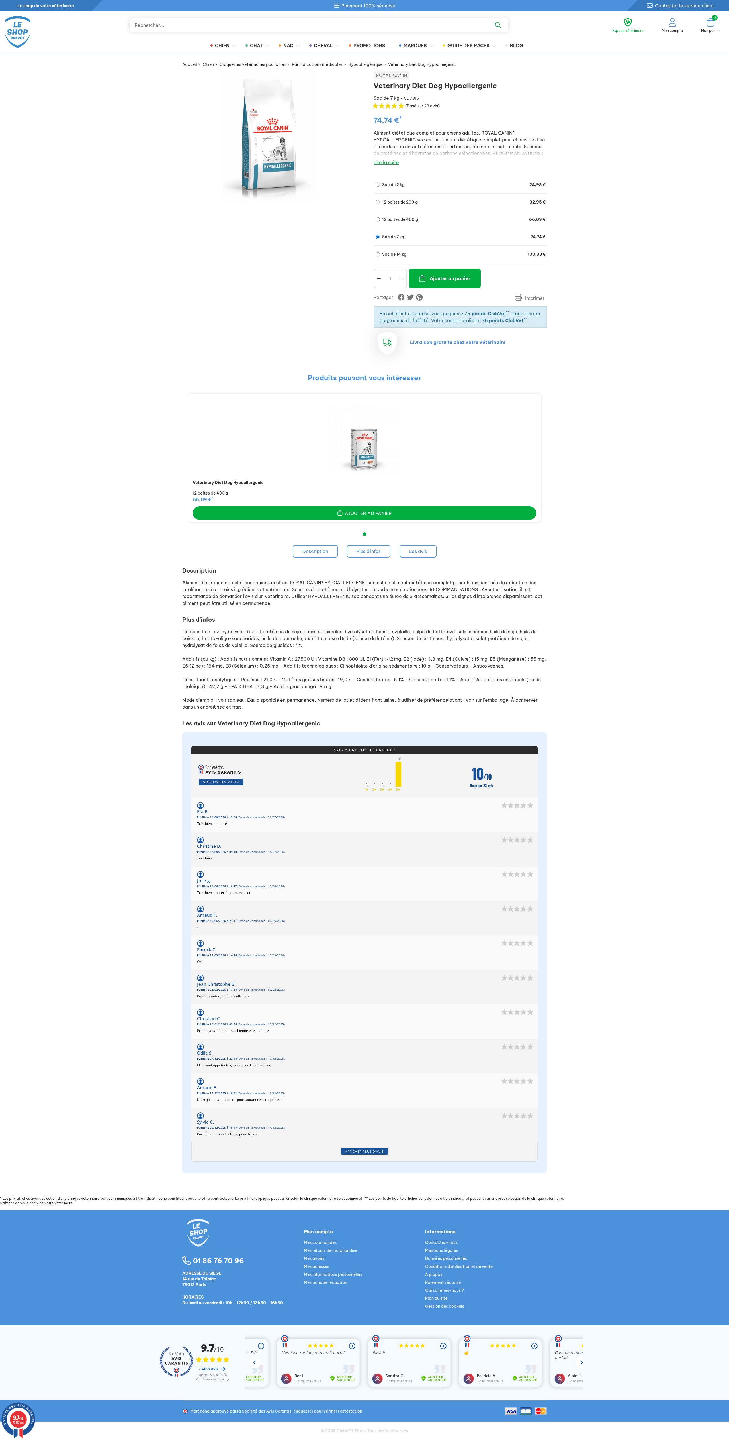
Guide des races (468, 45)
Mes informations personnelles (333, 1274)
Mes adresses (316, 1266)
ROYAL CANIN (391, 75)
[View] (364, 439)
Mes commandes (320, 1242)
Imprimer (534, 298)
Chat (256, 45)
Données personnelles (446, 1258)
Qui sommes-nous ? (444, 1290)
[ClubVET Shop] (243, 1239)
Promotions (369, 45)
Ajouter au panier (450, 278)
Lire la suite (386, 162)
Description (315, 551)
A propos (433, 1274)
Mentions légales (441, 1250)
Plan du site (436, 1298)
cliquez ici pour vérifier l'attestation (327, 1411)
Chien (222, 45)
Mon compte (318, 1231)
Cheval (323, 45)
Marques (415, 45)
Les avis (418, 551)
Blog (516, 45)
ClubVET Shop (351, 1430)
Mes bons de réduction (325, 1282)
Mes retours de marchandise (330, 1250)
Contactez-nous (441, 1242)
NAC (288, 45)
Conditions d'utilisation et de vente (459, 1266)
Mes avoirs (314, 1258)
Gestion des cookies (444, 1306)
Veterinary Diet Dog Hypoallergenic (228, 482)
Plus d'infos (369, 551)
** (507, 312)
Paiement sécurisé (443, 1282)
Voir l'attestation (221, 782)
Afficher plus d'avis (364, 1151)
